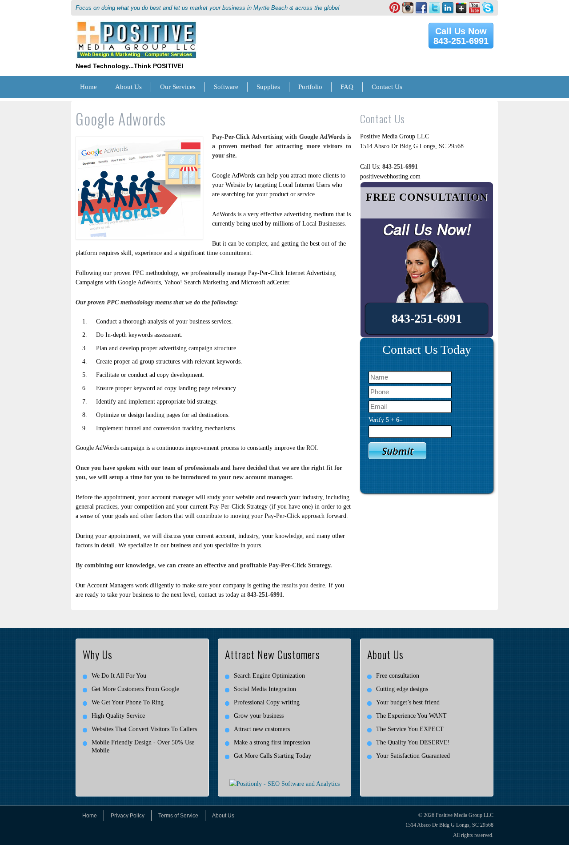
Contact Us (387, 86)
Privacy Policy (127, 816)
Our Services (178, 86)
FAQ (347, 86)
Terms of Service (178, 816)
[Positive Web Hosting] (137, 24)
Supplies (268, 86)
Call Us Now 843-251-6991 (461, 36)
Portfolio (310, 86)
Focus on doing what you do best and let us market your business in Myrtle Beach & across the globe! (208, 7)
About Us (128, 86)
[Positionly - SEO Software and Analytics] (284, 783)
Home (88, 86)
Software (226, 86)
